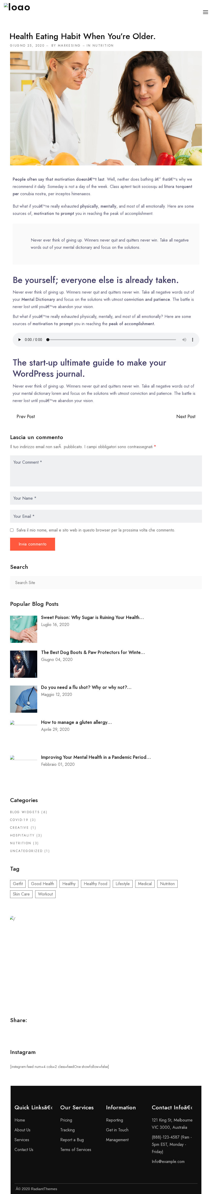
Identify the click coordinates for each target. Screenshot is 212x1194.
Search (195, 582)
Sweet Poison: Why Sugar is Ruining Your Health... (92, 617)
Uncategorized (26, 851)
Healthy (68, 884)
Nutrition (103, 45)
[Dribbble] (192, 1189)
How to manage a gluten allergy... (76, 722)
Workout (45, 894)
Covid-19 (19, 820)
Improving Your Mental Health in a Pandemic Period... (96, 757)
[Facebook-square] (153, 1189)
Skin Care (21, 894)
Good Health (42, 884)
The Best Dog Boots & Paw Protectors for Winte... (93, 652)
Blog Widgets (25, 812)
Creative (19, 827)
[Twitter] (166, 1189)
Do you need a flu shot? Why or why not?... (86, 687)
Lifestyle (123, 884)
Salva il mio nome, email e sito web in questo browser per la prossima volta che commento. (96, 530)
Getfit (18, 884)
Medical (145, 884)
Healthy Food (95, 884)
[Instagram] (179, 1189)
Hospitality (22, 835)
